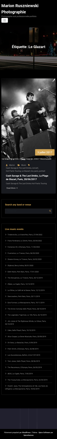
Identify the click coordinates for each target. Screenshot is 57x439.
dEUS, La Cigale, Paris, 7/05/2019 (20, 374)
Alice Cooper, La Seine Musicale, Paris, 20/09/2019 (27, 337)
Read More (11, 188)
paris (36, 171)
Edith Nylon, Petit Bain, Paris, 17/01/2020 (23, 272)
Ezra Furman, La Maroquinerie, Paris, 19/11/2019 (26, 303)
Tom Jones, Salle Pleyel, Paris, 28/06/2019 (24, 361)
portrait (42, 171)
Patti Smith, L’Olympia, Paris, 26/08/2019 (23, 349)
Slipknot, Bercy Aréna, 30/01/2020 (20, 266)
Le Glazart (26, 171)
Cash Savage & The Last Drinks (18, 168)
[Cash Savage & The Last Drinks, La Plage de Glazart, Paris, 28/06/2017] (28, 122)
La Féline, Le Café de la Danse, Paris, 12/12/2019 (26, 290)
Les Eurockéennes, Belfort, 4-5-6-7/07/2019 (24, 355)
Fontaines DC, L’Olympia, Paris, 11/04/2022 (24, 247)
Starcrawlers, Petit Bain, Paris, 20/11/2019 (24, 296)
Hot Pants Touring (13, 171)
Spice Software (44, 433)
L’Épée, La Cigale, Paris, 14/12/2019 (21, 284)
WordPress (26, 433)
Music (23, 165)
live (32, 171)
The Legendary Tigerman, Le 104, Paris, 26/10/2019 (27, 315)
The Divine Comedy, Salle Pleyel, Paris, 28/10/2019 (27, 309)
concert (35, 168)
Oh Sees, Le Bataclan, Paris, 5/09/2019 (22, 343)
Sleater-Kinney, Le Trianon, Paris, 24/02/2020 (24, 259)
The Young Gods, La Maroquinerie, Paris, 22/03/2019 (27, 380)
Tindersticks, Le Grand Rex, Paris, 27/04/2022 (25, 235)
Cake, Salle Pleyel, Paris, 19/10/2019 (21, 330)
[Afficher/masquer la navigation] (4, 20)
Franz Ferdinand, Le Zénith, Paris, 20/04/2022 (25, 241)
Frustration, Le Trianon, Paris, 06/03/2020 (23, 253)
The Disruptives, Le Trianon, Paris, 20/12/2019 (25, 278)
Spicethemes (29, 435)
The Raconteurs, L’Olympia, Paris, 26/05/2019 (25, 367)
